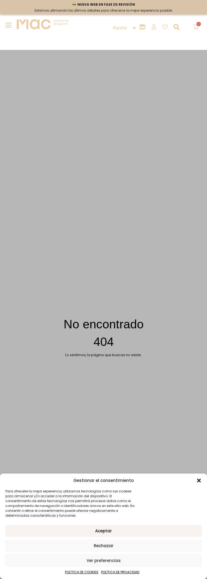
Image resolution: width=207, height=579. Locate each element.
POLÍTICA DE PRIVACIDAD (120, 572)
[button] (199, 480)
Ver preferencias (104, 560)
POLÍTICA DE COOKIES (81, 572)
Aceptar (103, 531)
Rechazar (103, 546)
